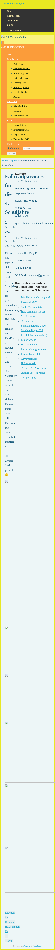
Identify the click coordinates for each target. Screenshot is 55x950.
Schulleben (13, 15)
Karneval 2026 (29, 302)
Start (10, 11)
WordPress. (37, 946)
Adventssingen (29, 358)
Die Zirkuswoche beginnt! (35, 297)
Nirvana (26, 946)
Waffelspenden (29, 344)
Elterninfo (12, 20)
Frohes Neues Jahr (31, 353)
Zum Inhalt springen (12, 3)
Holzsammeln (28, 363)
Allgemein (14, 160)
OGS (10, 25)
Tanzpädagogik (29, 377)
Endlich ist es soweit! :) (34, 335)
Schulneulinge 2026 (32, 330)
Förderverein (14, 29)
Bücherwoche (28, 339)
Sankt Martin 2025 (31, 306)
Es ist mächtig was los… (34, 349)
